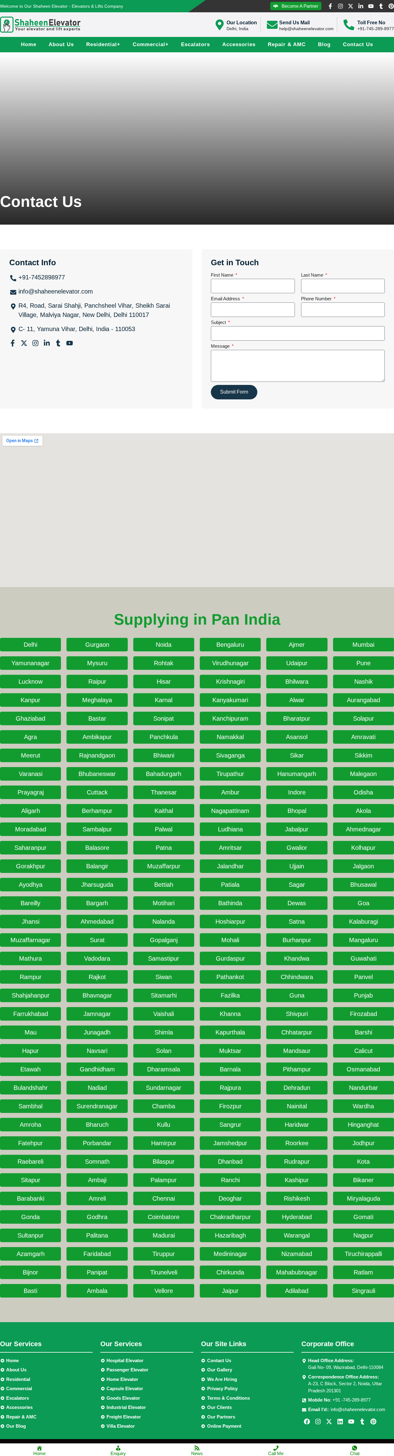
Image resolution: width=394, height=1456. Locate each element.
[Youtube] (371, 6)
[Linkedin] (340, 1421)
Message (221, 346)
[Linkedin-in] (361, 6)
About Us (61, 44)
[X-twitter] (350, 6)
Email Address (226, 298)
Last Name (312, 275)
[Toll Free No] (349, 24)
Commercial (151, 44)
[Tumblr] (381, 6)
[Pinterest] (391, 6)
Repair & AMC (287, 44)
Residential (103, 44)
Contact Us (358, 44)
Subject (219, 322)
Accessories (238, 44)
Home (28, 44)
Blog (324, 44)
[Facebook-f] (330, 6)
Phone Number (317, 298)
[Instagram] (340, 6)
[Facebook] (306, 1421)
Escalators (195, 44)
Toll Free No (371, 22)
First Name (223, 275)
